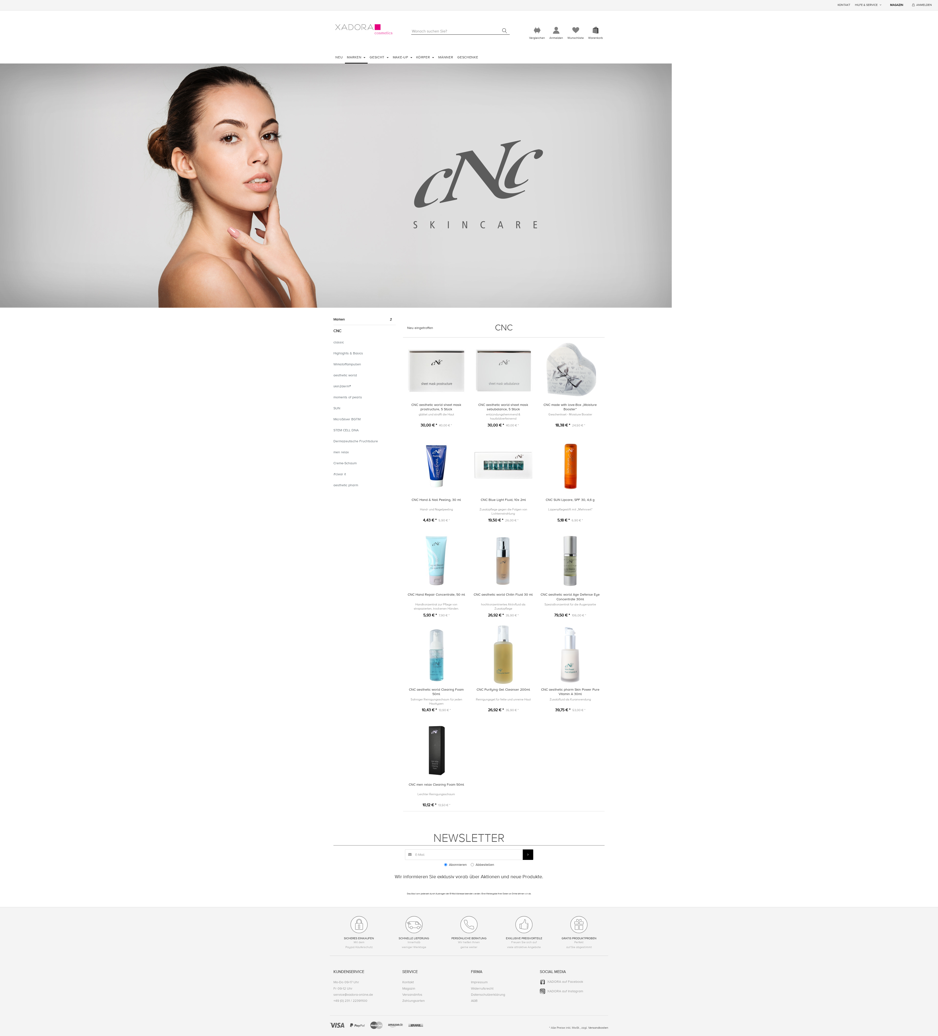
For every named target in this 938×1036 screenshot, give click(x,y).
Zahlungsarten (413, 1001)
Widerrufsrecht (482, 988)
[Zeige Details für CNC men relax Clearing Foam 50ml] (436, 749)
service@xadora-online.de (353, 995)
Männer (445, 57)
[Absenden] (528, 854)
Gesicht (378, 57)
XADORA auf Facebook (565, 982)
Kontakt (844, 5)
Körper (423, 57)
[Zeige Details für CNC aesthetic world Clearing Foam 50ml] (436, 654)
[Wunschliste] (575, 30)
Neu (339, 57)
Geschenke (467, 57)
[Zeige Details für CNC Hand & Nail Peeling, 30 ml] (436, 465)
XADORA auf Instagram (565, 991)
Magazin (896, 5)
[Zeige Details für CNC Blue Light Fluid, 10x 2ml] (503, 465)
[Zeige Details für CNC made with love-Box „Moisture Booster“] (570, 370)
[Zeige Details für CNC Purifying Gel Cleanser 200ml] (503, 654)
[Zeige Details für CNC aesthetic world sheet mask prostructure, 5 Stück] (436, 370)
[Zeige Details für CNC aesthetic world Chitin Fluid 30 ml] (503, 560)
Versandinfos (412, 995)
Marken (354, 57)
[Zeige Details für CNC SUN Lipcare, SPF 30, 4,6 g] (570, 465)
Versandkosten (598, 1028)
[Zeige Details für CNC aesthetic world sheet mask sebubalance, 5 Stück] (503, 370)
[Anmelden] (556, 30)
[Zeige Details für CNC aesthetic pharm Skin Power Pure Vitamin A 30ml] (570, 654)
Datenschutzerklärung (488, 995)
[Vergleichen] (537, 30)
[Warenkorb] (595, 30)
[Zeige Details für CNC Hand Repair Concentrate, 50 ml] (436, 560)
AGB (474, 1001)
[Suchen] (504, 31)
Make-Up (401, 57)
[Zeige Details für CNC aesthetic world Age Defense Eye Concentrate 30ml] (570, 560)
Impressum (479, 982)
